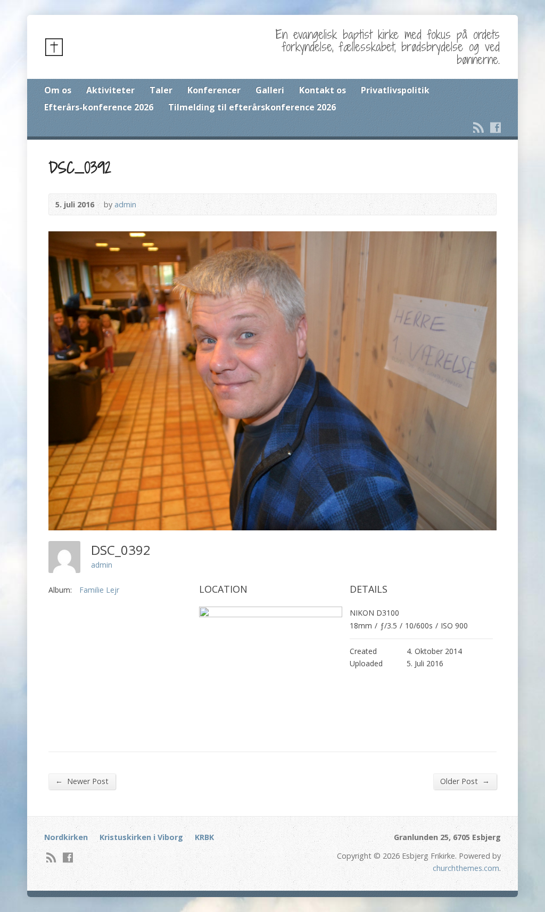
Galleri (269, 90)
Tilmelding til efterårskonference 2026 (252, 107)
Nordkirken (66, 837)
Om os (57, 90)
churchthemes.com (466, 868)
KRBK (204, 837)
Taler (161, 90)
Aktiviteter (110, 90)
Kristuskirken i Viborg (141, 837)
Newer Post (82, 781)
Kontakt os (322, 90)
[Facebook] (495, 127)
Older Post (465, 781)
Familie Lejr (99, 590)
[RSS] (478, 127)
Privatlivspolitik (395, 90)
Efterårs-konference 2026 (98, 107)
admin (125, 204)
